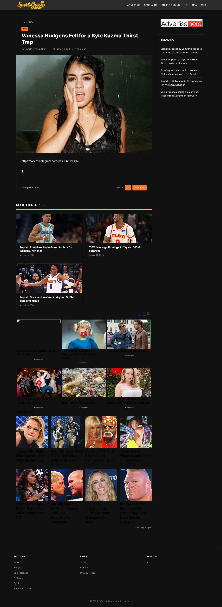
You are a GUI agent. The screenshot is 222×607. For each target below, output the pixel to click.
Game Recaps (20, 573)
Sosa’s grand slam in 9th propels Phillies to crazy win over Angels (179, 72)
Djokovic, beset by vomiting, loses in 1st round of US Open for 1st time (181, 50)
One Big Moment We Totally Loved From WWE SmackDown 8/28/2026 (64, 513)
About (83, 562)
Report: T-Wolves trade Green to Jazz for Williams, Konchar (181, 83)
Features (18, 578)
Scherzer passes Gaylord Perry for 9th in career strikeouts (180, 61)
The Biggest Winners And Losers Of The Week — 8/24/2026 (135, 458)
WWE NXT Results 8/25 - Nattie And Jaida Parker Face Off (30, 511)
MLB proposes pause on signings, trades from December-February (180, 94)
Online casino (170, 5)
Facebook (139, 187)
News (16, 562)
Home (24, 22)
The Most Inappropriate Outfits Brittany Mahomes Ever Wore (97, 513)
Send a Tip (150, 5)
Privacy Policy (87, 573)
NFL (186, 5)
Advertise (133, 5)
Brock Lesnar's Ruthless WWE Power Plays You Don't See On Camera (133, 513)
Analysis (17, 567)
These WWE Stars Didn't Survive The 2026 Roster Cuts (30, 456)
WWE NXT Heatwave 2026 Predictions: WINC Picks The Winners (67, 458)
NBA (194, 5)
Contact (84, 567)
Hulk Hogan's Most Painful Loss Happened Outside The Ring (99, 458)
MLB (203, 5)
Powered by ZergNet (143, 528)
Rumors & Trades (22, 588)
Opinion (17, 583)
